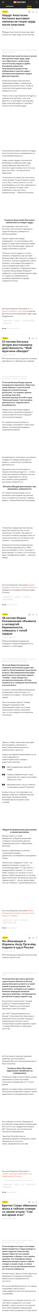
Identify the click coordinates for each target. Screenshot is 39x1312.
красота (17, 320)
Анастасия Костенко (28, 320)
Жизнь (29, 6)
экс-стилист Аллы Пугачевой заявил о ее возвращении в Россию (17, 1173)
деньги (17, 1184)
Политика (9, 6)
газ (23, 1184)
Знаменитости (7, 320)
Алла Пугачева (30, 1184)
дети (16, 920)
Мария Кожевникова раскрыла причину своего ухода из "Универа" (18, 913)
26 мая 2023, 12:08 (7, 28)
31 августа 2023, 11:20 (8, 637)
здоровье (17, 597)
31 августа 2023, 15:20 (8, 355)
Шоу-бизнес (7, 323)
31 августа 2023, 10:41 (8, 951)
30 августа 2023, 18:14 (8, 1218)
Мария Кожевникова (9, 922)
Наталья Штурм (8, 599)
